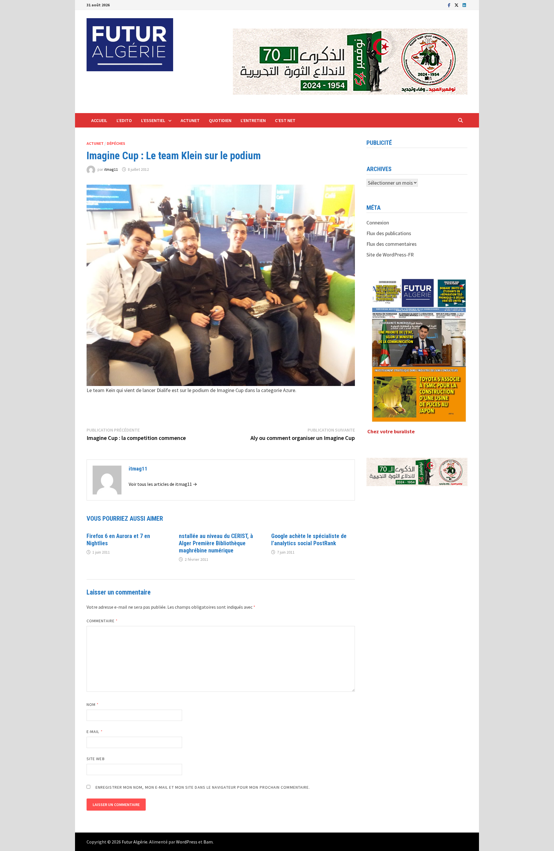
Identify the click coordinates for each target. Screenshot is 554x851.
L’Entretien (253, 120)
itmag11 (111, 169)
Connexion (377, 222)
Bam (208, 842)
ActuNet (190, 120)
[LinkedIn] (464, 4)
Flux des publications (388, 233)
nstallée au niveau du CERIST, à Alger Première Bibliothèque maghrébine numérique (216, 543)
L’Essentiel (153, 120)
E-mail (95, 731)
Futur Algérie (134, 842)
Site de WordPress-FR (390, 254)
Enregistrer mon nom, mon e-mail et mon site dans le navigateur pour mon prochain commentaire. (203, 787)
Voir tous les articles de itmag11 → (163, 484)
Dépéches (116, 143)
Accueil (99, 120)
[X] (457, 4)
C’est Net (285, 120)
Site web (96, 758)
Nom (93, 704)
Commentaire (102, 620)
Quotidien (220, 120)
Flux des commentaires (391, 244)
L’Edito (124, 120)
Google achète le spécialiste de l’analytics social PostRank (309, 540)
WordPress (186, 842)
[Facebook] (449, 4)
